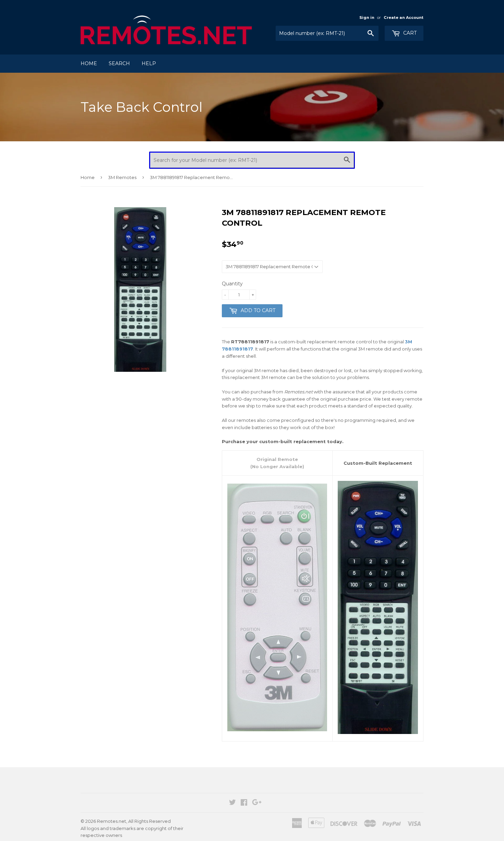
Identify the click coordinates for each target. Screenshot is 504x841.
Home (89, 63)
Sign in (366, 17)
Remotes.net (111, 821)
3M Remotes (122, 177)
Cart (409, 33)
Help (149, 63)
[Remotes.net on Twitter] (232, 803)
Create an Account (403, 17)
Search (119, 63)
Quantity (232, 284)
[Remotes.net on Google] (257, 803)
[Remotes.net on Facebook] (244, 803)
